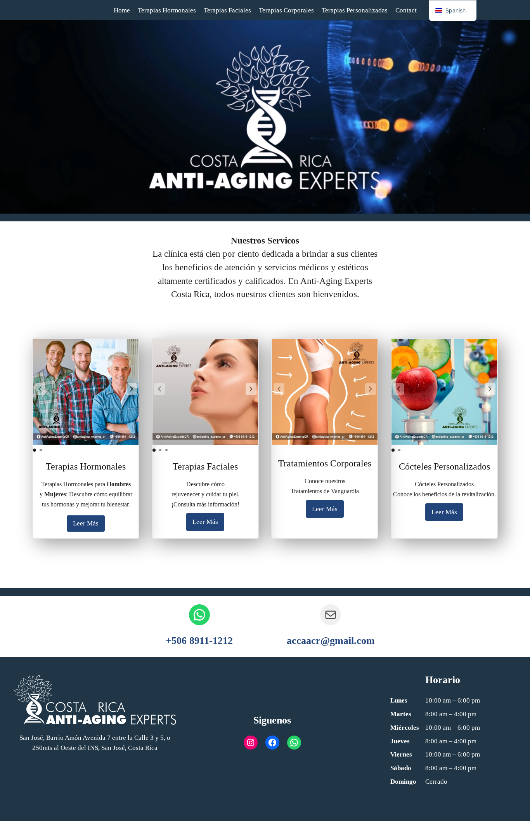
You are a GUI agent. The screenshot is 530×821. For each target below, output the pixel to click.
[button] (131, 389)
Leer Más (86, 523)
